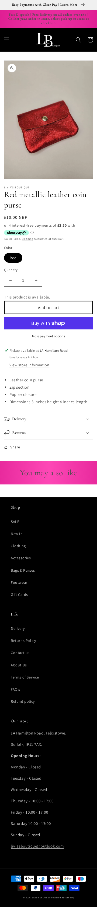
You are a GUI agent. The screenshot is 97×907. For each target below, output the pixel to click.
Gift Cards (19, 594)
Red (13, 257)
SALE (15, 521)
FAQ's (15, 689)
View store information (29, 365)
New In (17, 533)
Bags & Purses (23, 570)
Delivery (18, 628)
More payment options (48, 336)
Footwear (19, 582)
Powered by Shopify (62, 897)
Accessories (21, 558)
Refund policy (23, 701)
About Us (19, 665)
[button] (7, 40)
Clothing (18, 545)
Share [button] (15, 447)
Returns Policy (23, 640)
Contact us (20, 652)
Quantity (11, 270)
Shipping (27, 239)
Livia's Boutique (41, 897)
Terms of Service (25, 677)
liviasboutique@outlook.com (37, 846)
